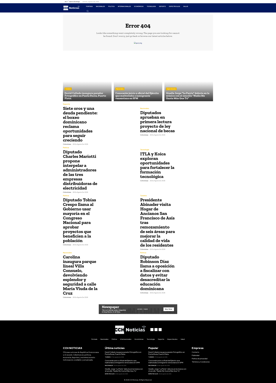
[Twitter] (211, 1)
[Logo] (71, 7)
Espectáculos (171, 89)
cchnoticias (67, 144)
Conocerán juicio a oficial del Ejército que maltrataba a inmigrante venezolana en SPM (122, 361)
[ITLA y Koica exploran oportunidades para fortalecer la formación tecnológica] (195, 165)
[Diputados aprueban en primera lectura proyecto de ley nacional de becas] (195, 121)
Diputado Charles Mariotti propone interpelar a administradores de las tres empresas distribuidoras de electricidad (80, 170)
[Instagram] (209, 1)
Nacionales (120, 89)
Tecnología (144, 150)
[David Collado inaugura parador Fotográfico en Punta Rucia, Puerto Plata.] (87, 77)
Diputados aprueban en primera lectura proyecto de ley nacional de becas (157, 121)
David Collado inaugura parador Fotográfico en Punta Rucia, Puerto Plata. (123, 353)
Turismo (68, 89)
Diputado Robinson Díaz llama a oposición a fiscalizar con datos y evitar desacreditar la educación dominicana (157, 272)
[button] (88, 11)
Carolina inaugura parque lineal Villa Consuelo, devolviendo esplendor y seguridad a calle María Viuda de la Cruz (80, 275)
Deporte (66, 104)
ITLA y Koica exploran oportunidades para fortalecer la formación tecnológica (157, 165)
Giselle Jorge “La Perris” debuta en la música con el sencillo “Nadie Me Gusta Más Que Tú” (124, 370)
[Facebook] (206, 1)
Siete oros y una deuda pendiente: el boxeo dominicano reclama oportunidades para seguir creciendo (80, 124)
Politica (66, 147)
